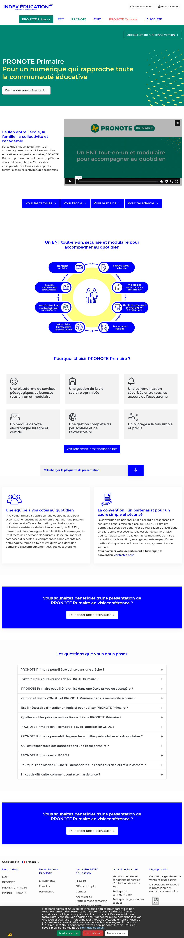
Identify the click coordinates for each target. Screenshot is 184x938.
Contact (81, 891)
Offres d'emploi (86, 886)
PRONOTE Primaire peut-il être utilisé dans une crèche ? (62, 669)
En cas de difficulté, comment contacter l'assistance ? (60, 774)
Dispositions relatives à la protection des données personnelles (164, 888)
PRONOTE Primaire (36, 19)
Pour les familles (39, 203)
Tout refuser (93, 933)
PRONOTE (78, 19)
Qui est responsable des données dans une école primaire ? (64, 746)
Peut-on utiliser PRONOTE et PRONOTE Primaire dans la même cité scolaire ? (77, 698)
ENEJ (98, 19)
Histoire (81, 881)
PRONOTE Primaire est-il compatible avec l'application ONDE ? (67, 727)
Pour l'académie (141, 203)
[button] (154, 901)
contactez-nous (124, 555)
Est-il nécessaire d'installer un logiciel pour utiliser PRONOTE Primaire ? (74, 707)
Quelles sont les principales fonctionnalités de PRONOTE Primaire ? (70, 717)
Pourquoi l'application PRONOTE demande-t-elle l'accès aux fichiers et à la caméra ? (83, 765)
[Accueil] (28, 6)
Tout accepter (69, 933)
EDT (61, 19)
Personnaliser (116, 933)
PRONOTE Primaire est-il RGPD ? (44, 755)
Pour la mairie (105, 203)
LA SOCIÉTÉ (153, 19)
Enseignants (47, 881)
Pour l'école (73, 203)
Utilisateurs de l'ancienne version (151, 34)
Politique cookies (92, 927)
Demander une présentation (26, 90)
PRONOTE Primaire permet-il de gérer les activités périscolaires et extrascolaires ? (81, 736)
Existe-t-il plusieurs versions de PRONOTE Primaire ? (59, 679)
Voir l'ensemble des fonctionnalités (92, 449)
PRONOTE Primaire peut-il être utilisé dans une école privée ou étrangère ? (76, 688)
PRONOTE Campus (123, 19)
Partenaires (46, 891)
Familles (44, 886)
